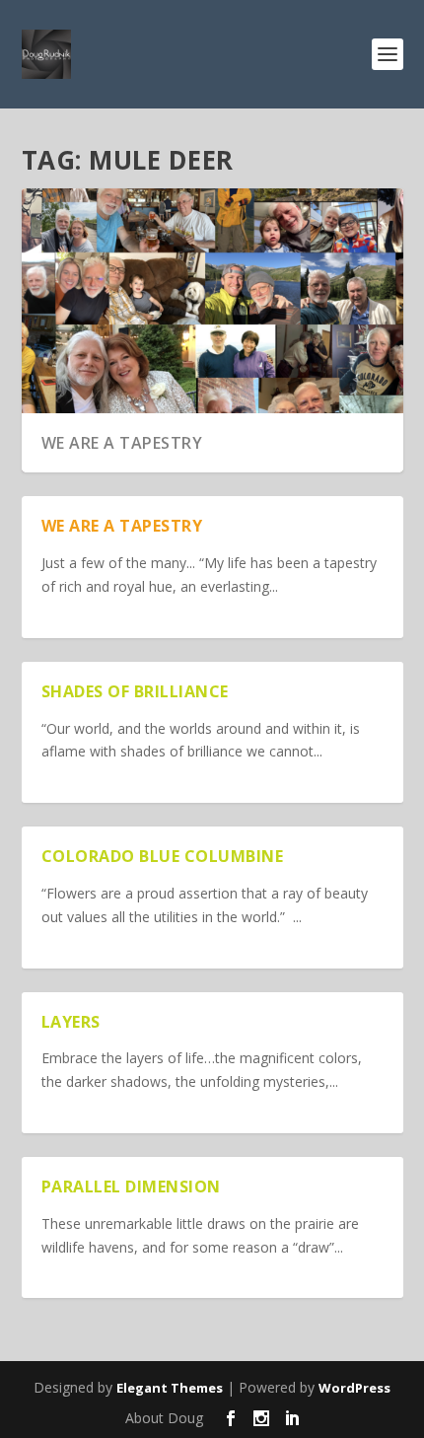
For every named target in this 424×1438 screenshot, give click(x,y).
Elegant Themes (169, 1388)
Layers (71, 1022)
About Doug (164, 1417)
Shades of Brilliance (135, 691)
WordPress (354, 1388)
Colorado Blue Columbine (162, 856)
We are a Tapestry (122, 443)
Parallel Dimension (131, 1186)
